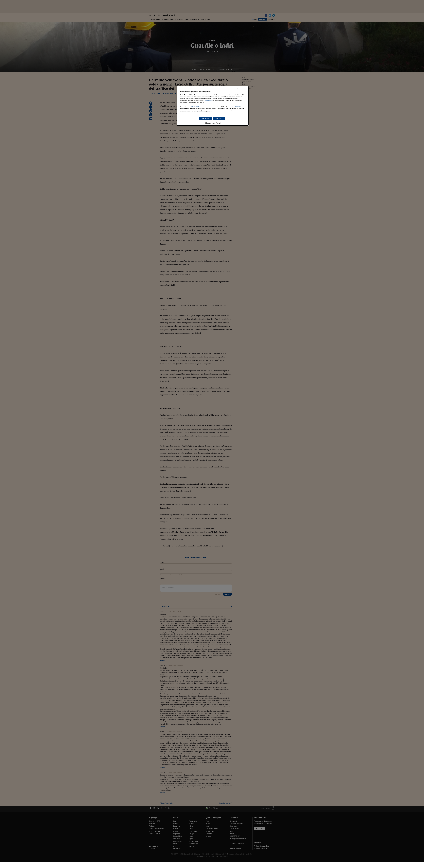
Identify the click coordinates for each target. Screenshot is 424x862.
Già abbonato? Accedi (213, 123)
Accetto (218, 118)
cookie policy (209, 100)
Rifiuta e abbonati (241, 89)
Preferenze (205, 118)
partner (237, 106)
